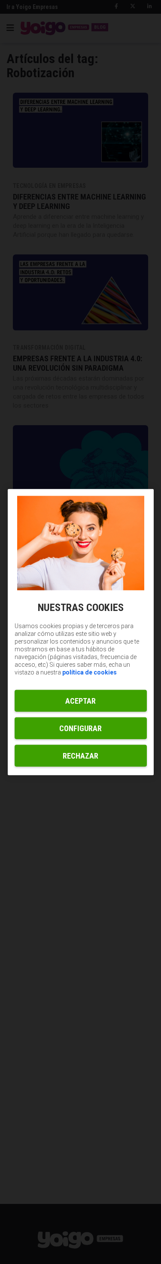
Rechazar (80, 755)
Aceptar (80, 700)
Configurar (80, 727)
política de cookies (89, 671)
